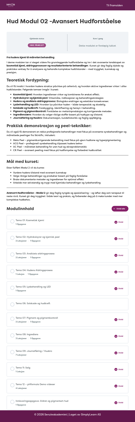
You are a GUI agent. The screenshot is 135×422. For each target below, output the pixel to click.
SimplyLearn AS (91, 414)
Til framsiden (114, 5)
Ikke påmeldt (37, 45)
